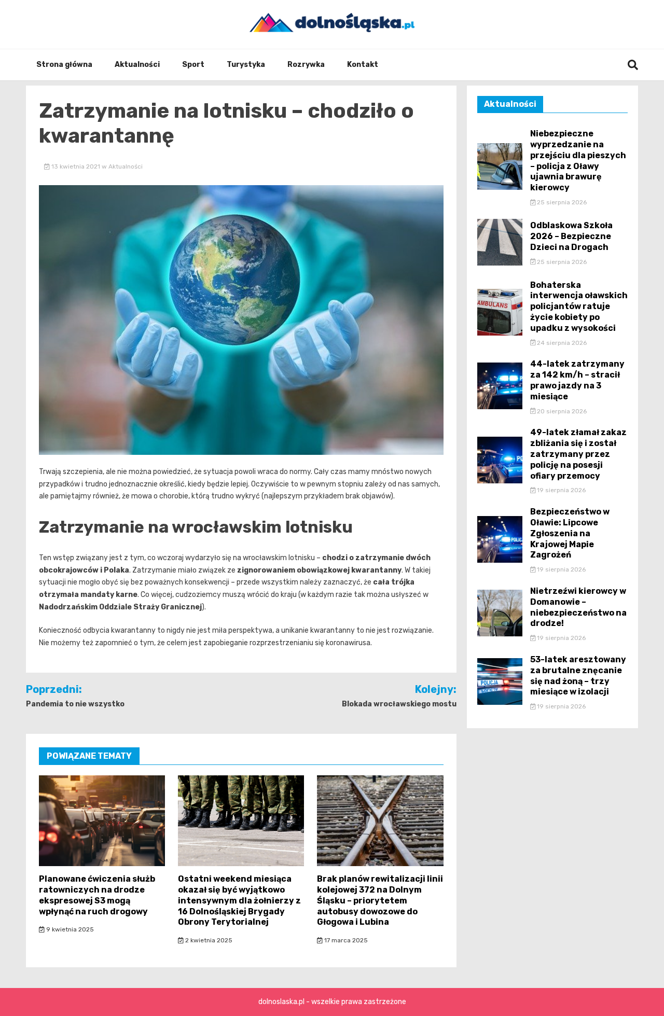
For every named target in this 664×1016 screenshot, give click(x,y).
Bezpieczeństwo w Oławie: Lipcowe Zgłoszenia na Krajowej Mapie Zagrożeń (570, 533)
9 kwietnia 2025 (69, 929)
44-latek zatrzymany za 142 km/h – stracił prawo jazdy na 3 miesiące (577, 380)
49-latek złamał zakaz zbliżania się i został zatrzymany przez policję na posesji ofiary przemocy (578, 453)
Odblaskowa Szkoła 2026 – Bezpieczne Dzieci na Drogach (571, 236)
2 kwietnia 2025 (208, 940)
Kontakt (362, 64)
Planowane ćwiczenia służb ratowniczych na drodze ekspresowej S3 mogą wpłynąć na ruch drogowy (97, 895)
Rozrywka (306, 64)
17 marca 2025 (345, 940)
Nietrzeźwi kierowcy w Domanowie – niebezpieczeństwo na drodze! (578, 607)
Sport (193, 64)
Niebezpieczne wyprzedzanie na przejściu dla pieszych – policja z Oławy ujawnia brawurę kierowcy (578, 160)
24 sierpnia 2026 (561, 342)
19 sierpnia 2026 (560, 490)
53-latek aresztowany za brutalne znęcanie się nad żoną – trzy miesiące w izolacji (578, 676)
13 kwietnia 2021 (76, 166)
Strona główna (64, 64)
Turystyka (246, 64)
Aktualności (137, 64)
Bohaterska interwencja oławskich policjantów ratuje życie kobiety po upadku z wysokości (579, 306)
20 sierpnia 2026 (561, 411)
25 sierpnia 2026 (561, 202)
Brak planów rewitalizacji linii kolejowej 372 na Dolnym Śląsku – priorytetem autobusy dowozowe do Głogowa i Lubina (380, 900)
